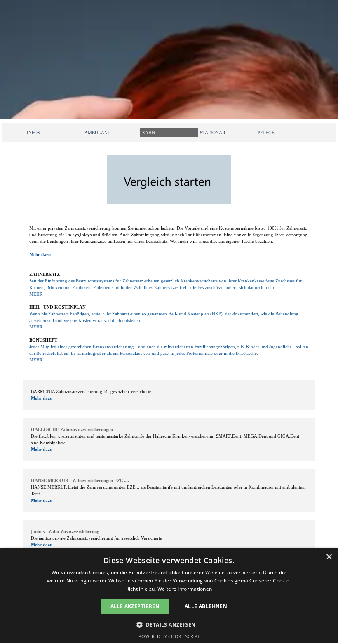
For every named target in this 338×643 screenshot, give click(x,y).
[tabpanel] (169, 294)
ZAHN (148, 132)
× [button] (329, 557)
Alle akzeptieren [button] (135, 606)
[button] (169, 623)
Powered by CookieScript (169, 636)
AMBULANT (97, 132)
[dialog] (169, 595)
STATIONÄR (212, 132)
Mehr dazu (40, 254)
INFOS (33, 132)
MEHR (35, 294)
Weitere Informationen (184, 588)
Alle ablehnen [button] (206, 606)
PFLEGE (266, 132)
